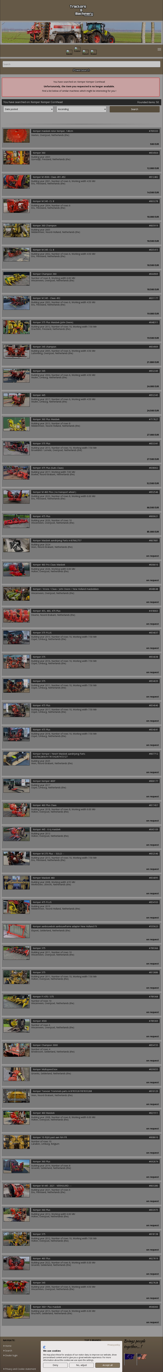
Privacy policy (114, 1345)
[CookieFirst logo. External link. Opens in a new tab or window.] (44, 1347)
